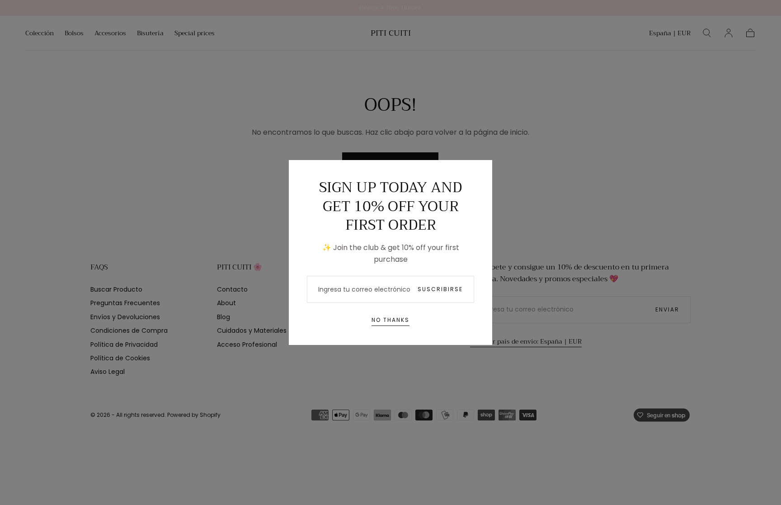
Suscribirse (440, 289)
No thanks (390, 320)
